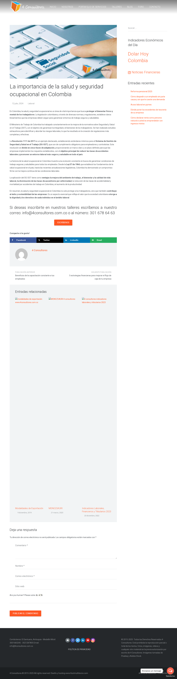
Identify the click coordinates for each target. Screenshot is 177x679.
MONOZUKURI (56, 508)
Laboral (31, 103)
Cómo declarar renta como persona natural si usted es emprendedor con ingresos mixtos (147, 121)
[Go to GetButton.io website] (170, 676)
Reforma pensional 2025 (141, 91)
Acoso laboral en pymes (141, 105)
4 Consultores (39, 250)
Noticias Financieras (146, 72)
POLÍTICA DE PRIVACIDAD (79, 649)
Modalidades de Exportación (29, 508)
